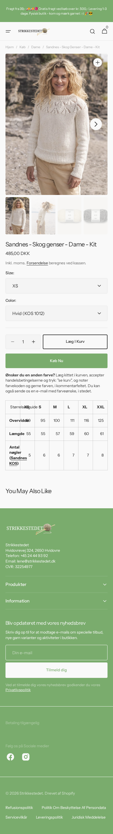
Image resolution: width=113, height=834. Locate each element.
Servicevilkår (16, 817)
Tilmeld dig (56, 669)
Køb (22, 47)
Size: (9, 272)
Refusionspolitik (19, 807)
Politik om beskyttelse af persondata (74, 807)
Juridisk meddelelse (89, 817)
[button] (8, 31)
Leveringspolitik (49, 817)
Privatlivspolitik (18, 690)
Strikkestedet (31, 793)
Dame (35, 47)
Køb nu (56, 360)
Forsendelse (37, 262)
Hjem (9, 47)
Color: (10, 300)
